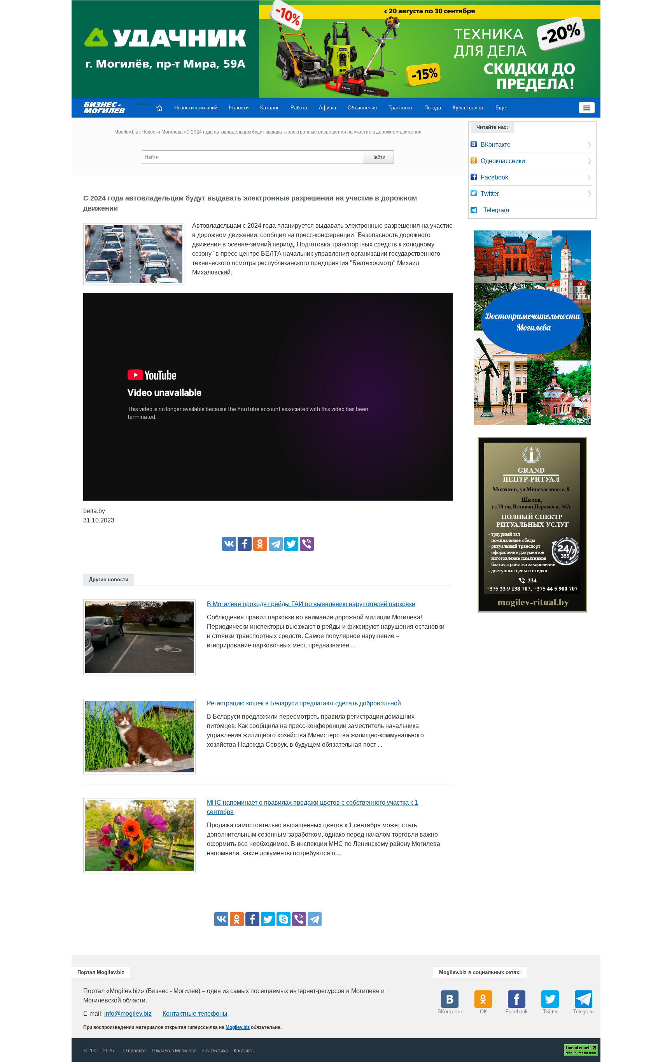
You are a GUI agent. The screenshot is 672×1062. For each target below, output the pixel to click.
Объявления (362, 108)
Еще (500, 108)
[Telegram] (276, 544)
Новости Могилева (162, 132)
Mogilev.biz (126, 132)
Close (142, 101)
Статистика (215, 1050)
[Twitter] (291, 544)
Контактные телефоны (195, 1013)
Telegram (496, 210)
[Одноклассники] (260, 544)
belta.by (94, 511)
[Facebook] (245, 544)
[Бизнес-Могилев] (104, 107)
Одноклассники (503, 161)
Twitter (490, 193)
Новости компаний (195, 108)
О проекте (134, 1050)
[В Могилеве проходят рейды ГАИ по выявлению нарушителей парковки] (142, 639)
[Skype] (283, 919)
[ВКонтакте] (229, 544)
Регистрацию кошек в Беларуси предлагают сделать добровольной (304, 703)
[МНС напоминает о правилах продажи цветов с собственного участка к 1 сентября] (142, 838)
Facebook (494, 177)
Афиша (327, 108)
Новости (238, 108)
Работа (298, 108)
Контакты (244, 1050)
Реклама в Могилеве (174, 1050)
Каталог (269, 108)
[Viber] (307, 544)
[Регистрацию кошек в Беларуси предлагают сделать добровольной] (142, 738)
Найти (378, 157)
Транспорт (400, 108)
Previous (470, 527)
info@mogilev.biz (128, 1013)
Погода (432, 108)
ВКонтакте (496, 144)
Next (595, 527)
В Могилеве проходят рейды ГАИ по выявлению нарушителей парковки (311, 604)
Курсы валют (468, 108)
